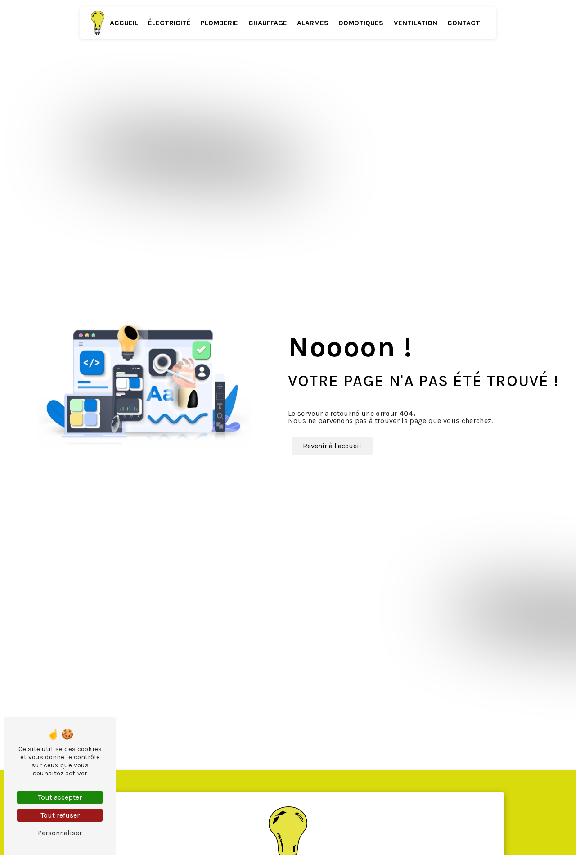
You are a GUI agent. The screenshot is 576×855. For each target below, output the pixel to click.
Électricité (169, 22)
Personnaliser (60, 832)
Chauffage (267, 22)
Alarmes (312, 22)
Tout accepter (60, 797)
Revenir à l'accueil (332, 445)
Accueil (124, 22)
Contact (463, 22)
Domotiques (360, 22)
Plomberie (219, 22)
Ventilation (415, 22)
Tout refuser (60, 815)
